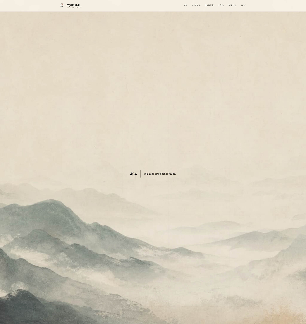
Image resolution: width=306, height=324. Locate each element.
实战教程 (209, 5)
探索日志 (233, 5)
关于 (243, 5)
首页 (185, 5)
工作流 (221, 5)
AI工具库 (196, 5)
